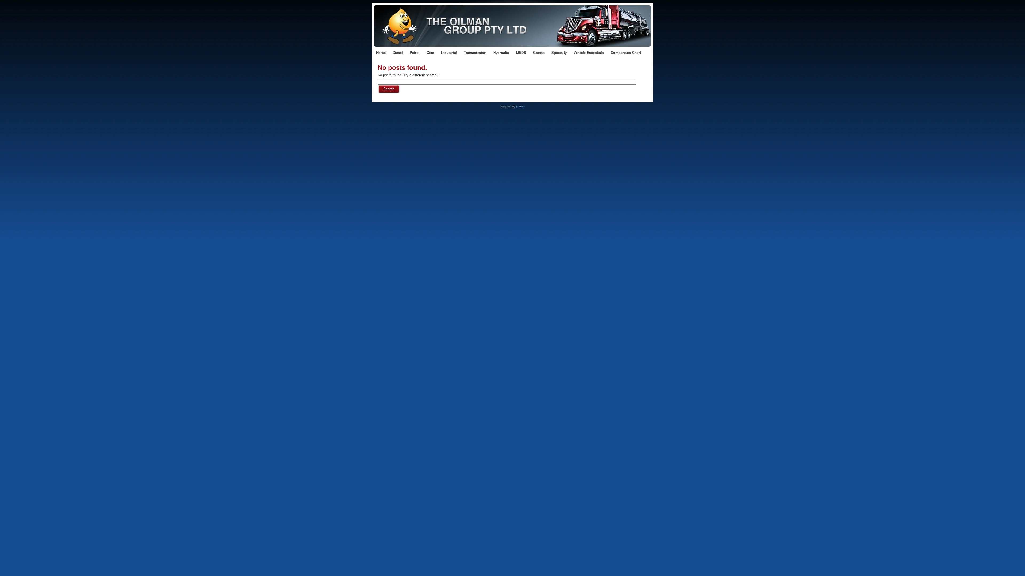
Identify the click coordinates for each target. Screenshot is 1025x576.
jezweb (520, 106)
